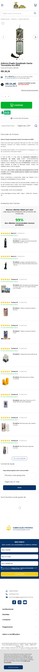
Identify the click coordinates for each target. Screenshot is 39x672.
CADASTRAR (19, 574)
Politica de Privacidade (26, 568)
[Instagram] (19, 603)
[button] (16, 59)
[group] (19, 528)
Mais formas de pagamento (29, 90)
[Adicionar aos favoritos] (3, 23)
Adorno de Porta (24, 19)
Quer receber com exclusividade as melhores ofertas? (19, 544)
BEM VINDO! (19, 542)
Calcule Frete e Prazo (7, 125)
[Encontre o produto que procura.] (35, 13)
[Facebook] (14, 603)
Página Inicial (5, 19)
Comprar (18, 105)
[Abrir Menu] (2, 5)
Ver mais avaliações (19, 458)
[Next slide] (35, 37)
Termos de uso (15, 568)
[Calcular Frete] (36, 126)
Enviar (19, 487)
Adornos (14, 19)
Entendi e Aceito (13, 667)
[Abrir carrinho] (35, 5)
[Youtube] (25, 603)
